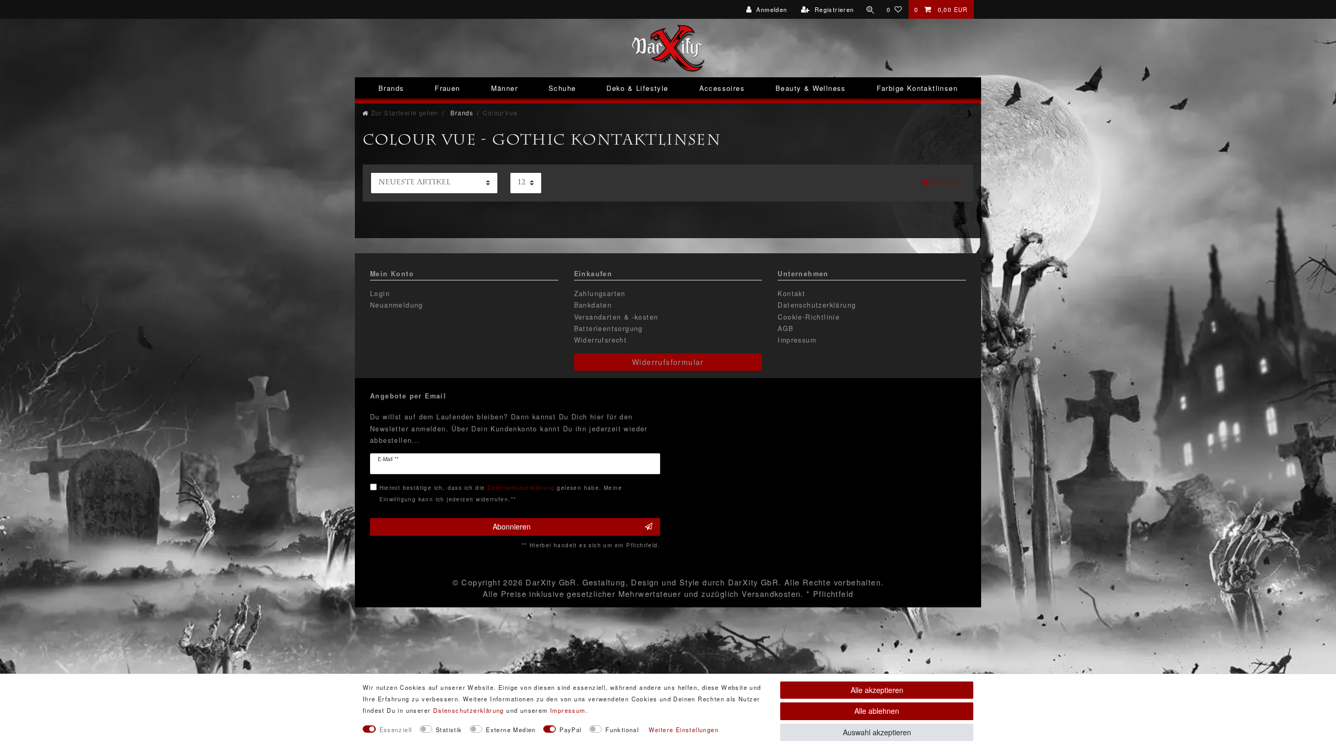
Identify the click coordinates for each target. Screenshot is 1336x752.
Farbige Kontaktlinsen (917, 88)
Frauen (447, 88)
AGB (785, 328)
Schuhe (562, 88)
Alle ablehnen (876, 711)
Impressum (797, 340)
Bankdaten (593, 305)
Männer (504, 88)
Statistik (449, 729)
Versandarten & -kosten (616, 317)
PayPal (570, 729)
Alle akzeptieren (877, 690)
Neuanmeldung (396, 305)
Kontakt (791, 293)
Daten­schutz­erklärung (468, 710)
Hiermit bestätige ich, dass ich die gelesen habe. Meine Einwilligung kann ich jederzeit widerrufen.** (500, 493)
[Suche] (870, 9)
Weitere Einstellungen (684, 729)
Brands (391, 88)
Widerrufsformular (668, 362)
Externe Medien (511, 729)
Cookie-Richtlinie (809, 317)
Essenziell (395, 729)
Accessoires (722, 88)
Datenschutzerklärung (817, 305)
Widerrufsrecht (600, 340)
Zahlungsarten (600, 293)
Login (380, 293)
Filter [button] (946, 183)
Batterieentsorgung (608, 328)
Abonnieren (512, 526)
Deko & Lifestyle (637, 88)
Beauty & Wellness (811, 88)
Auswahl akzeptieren (877, 732)
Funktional (622, 729)
